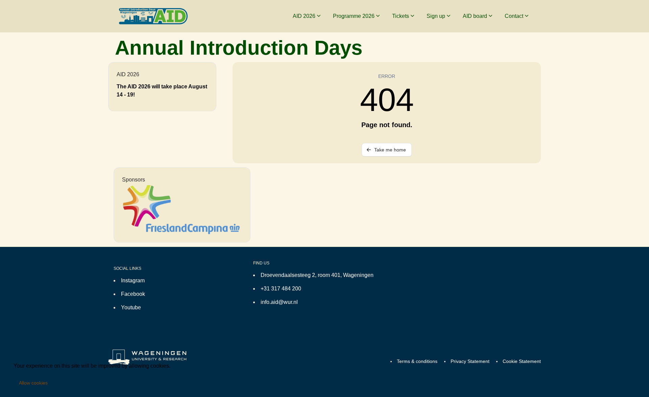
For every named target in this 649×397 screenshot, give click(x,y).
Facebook (133, 294)
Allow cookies (33, 383)
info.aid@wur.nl (279, 302)
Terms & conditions (417, 361)
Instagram (133, 280)
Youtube (131, 307)
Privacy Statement (470, 361)
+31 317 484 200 (281, 288)
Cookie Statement (522, 361)
